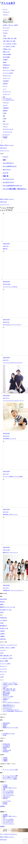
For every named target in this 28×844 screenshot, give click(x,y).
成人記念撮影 (6, 693)
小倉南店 (2, 633)
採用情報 (2, 806)
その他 (1, 676)
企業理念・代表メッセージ (10, 787)
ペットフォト (3, 669)
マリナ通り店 (3, 620)
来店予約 (5, 798)
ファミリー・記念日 (5, 663)
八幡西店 (2, 636)
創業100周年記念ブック (9, 705)
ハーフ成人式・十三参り (6, 658)
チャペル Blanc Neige (8, 792)
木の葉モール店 (4, 628)
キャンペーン (6, 134)
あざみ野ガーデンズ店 (5, 609)
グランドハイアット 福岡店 (10, 778)
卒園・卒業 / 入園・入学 (9, 688)
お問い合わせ (6, 796)
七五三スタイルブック (8, 706)
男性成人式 (6, 695)
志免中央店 (3, 639)
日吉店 (1, 612)
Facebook (5, 802)
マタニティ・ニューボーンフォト (8, 645)
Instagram (5, 803)
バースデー (3, 650)
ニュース (5, 136)
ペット (4, 701)
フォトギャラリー (7, 98)
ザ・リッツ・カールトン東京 (10, 769)
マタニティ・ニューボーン (10, 682)
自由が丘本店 (3, 599)
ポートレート (3, 666)
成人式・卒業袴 (4, 661)
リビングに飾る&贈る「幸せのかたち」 (13, 711)
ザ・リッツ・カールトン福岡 (10, 775)
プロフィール (6, 698)
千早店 (1, 623)
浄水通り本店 (3, 617)
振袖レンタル (6, 692)
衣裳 (4, 97)
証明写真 (5, 699)
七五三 (1, 653)
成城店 (1, 604)
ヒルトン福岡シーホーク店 (10, 777)
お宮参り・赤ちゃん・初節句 (7, 647)
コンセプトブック (7, 708)
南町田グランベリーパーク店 (7, 607)
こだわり (5, 784)
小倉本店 (2, 631)
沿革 (4, 789)
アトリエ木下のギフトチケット (11, 709)
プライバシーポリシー (8, 795)
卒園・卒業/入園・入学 (6, 655)
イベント (2, 674)
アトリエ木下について (8, 100)
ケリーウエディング (8, 793)
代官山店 (2, 601)
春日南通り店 (3, 625)
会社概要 (5, 786)
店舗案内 (5, 137)
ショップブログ (7, 801)
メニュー (5, 9)
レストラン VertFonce (8, 790)
